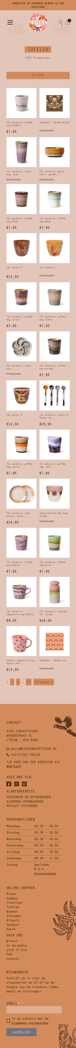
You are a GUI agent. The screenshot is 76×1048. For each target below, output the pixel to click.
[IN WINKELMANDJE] (21, 103)
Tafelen (12, 907)
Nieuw (11, 894)
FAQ (9, 954)
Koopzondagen (45, 873)
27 (28, 682)
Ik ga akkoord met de (30, 1021)
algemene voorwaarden (30, 1023)
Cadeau (12, 898)
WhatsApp (13, 766)
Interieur (14, 903)
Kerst (11, 929)
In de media (16, 945)
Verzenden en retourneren (28, 797)
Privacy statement (22, 806)
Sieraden (13, 916)
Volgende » (43, 682)
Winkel (12, 941)
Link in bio (16, 950)
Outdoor (12, 925)
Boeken (12, 911)
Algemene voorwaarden (24, 801)
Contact (12, 959)
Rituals (12, 920)
